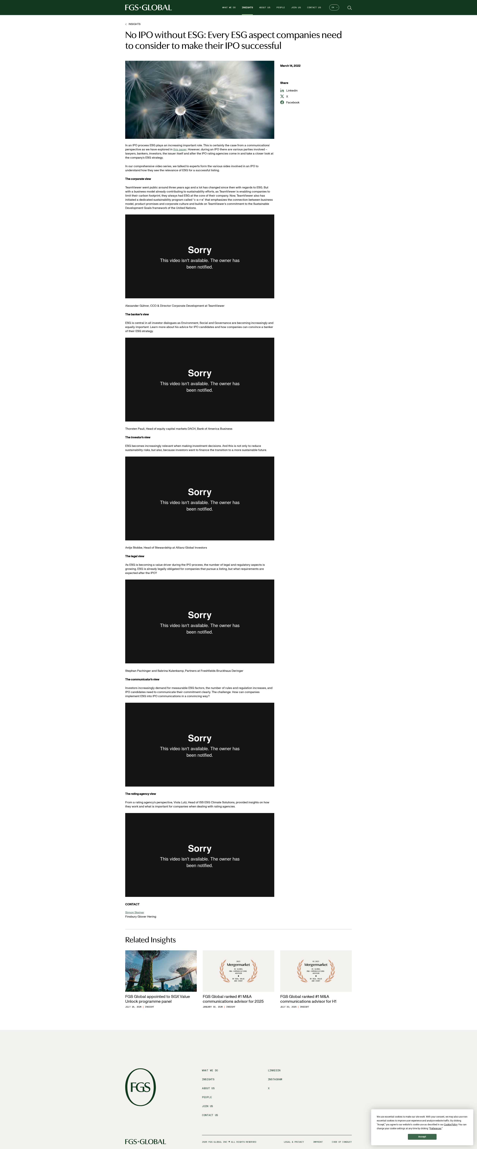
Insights (247, 7)
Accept (422, 1136)
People (281, 7)
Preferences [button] (435, 1128)
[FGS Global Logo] (148, 7)
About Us (264, 7)
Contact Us (314, 7)
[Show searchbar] (349, 7)
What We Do (229, 7)
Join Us (296, 7)
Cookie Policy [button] (450, 1124)
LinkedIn (274, 1070)
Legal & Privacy (294, 1142)
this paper (180, 149)
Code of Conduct (342, 1142)
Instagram (275, 1079)
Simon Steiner (134, 912)
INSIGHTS (134, 24)
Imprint (318, 1142)
